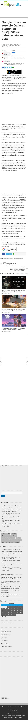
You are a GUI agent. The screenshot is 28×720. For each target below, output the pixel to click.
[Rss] (10, 711)
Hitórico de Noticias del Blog (7, 646)
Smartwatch (4, 542)
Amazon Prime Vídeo (5, 698)
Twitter (5, 717)
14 (5, 610)
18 (18, 610)
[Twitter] (14, 711)
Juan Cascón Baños (8, 44)
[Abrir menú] (1, 4)
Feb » (5, 616)
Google (16, 258)
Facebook (10, 717)
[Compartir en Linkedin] (10, 67)
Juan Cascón (18, 706)
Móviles (18, 538)
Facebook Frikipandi (5, 635)
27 (2, 614)
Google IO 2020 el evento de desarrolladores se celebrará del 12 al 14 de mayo (17, 269)
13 (2, 610)
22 (8, 612)
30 (11, 614)
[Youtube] (16, 711)
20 (2, 612)
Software (11, 542)
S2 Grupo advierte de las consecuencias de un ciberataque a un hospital (9, 264)
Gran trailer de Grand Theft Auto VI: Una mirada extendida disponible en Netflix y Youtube (13, 329)
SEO (21, 258)
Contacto (21, 717)
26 (21, 612)
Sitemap (16, 717)
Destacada (5, 46)
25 (18, 612)
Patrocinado (4, 540)
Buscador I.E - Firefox (5, 632)
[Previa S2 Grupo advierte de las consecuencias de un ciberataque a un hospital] (1, 361)
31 (14, 614)
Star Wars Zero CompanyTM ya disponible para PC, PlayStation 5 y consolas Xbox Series (13, 291)
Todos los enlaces (5, 643)
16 (11, 610)
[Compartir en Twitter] (6, 67)
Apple (8, 533)
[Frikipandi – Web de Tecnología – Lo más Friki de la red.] (14, 3)
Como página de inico (5, 634)
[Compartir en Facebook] (3, 67)
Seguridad (11, 540)
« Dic (2, 616)
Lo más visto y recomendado (8, 538)
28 (5, 614)
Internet (11, 46)
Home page (7, 713)
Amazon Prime (4, 697)
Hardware (4, 535)
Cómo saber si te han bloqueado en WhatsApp (12, 507)
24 (14, 612)
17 (14, 610)
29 (8, 614)
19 (21, 610)
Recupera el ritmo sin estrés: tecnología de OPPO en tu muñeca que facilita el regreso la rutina (14, 310)
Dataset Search (9, 258)
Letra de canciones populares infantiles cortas (12, 505)
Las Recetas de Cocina (6, 631)
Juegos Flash (4, 637)
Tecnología (17, 542)
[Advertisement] (14, 110)
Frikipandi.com (10, 706)
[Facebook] (12, 711)
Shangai (20, 713)
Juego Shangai (4, 640)
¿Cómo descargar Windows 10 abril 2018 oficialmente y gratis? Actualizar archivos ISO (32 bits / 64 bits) (11, 525)
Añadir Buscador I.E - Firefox (18, 715)
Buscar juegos (4, 629)
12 (21, 608)
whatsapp (13, 67)
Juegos (14, 535)
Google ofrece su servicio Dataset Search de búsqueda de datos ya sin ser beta (14, 244)
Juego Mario (3, 638)
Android (3, 533)
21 (5, 612)
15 (8, 610)
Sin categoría (18, 540)
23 (11, 612)
